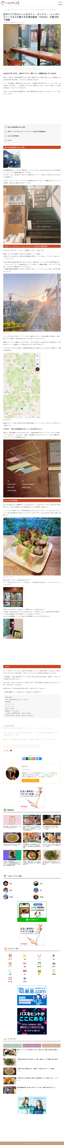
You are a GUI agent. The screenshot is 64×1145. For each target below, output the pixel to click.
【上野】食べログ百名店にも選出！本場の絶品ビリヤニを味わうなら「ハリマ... (37, 1078)
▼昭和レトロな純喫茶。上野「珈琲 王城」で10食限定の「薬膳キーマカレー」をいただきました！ (30, 739)
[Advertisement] (32, 108)
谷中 (22, 69)
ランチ (6, 69)
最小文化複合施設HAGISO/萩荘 (16, 127)
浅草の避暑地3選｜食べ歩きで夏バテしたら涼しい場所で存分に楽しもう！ (36, 1087)
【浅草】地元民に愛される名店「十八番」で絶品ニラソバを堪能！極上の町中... (37, 1059)
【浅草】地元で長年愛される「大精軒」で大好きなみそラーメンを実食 (35, 1068)
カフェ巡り (15, 69)
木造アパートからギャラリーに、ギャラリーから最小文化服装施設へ (27, 131)
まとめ (9, 140)
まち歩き (35, 69)
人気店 (28, 69)
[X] (27, 758)
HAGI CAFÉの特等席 (13, 136)
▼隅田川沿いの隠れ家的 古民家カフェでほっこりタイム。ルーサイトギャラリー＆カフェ (28, 728)
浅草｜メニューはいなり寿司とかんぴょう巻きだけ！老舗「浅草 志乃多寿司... (37, 1050)
